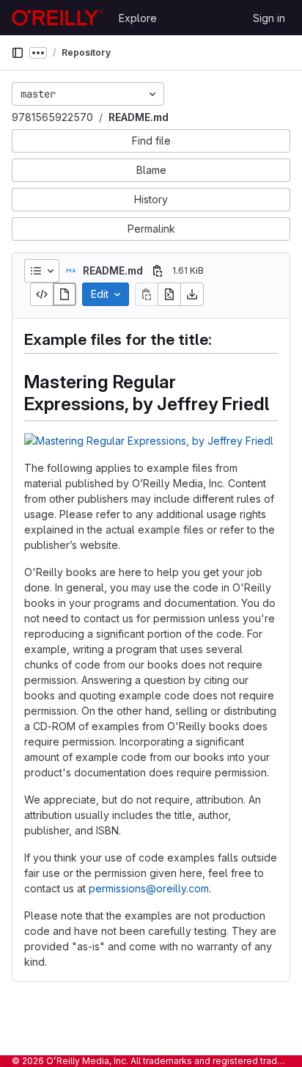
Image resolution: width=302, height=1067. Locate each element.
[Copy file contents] (146, 294)
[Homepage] (57, 17)
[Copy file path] (157, 271)
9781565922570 (52, 117)
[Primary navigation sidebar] (17, 53)
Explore (138, 18)
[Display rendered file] (64, 294)
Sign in (269, 18)
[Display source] (42, 294)
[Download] (192, 294)
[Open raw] (169, 294)
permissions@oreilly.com (149, 888)
